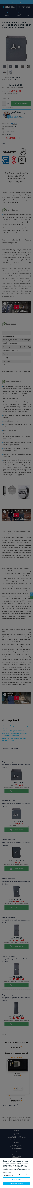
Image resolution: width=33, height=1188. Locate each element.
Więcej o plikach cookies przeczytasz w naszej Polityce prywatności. (15, 1174)
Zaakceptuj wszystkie (16, 1183)
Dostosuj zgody (16, 1179)
